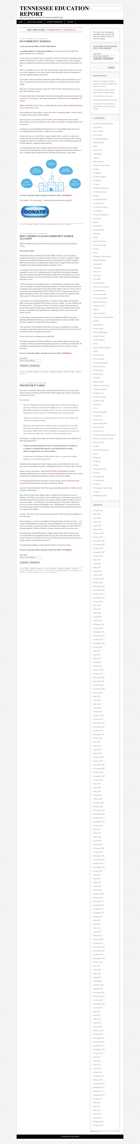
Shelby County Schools (101, 385)
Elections (97, 233)
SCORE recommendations (59, 471)
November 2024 (99, 590)
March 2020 (98, 799)
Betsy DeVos (98, 150)
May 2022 (97, 704)
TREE (22, 243)
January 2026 (98, 537)
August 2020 (98, 780)
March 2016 (98, 981)
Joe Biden (97, 279)
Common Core (99, 203)
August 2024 (98, 601)
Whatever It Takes (32, 385)
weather (96, 492)
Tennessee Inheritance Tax (35, 572)
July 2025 (97, 560)
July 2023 (97, 651)
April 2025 (97, 571)
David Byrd (98, 226)
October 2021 (98, 730)
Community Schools (32, 224)
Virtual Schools (99, 480)
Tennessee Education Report (54, 11)
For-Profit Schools (100, 241)
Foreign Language (100, 245)
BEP (27, 568)
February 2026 (99, 533)
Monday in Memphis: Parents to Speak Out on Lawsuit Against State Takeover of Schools (105, 83)
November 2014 (99, 1042)
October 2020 (98, 772)
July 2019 (97, 829)
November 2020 (99, 768)
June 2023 (97, 655)
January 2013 (98, 1125)
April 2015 (97, 1023)
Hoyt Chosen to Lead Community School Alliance (47, 237)
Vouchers (97, 484)
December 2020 (99, 765)
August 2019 (98, 825)
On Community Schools (35, 41)
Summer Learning (100, 397)
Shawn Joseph (99, 382)
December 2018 (99, 856)
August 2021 (98, 738)
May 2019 (97, 837)
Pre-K (96, 344)
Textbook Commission (101, 450)
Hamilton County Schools (102, 256)
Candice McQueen (100, 177)
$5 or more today (36, 200)
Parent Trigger (98, 328)
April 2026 (97, 525)
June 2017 (97, 924)
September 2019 (99, 822)
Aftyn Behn (98, 127)
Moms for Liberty (100, 313)
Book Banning (99, 161)
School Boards (99, 355)
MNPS (96, 309)
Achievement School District (103, 123)
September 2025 (99, 552)
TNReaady (97, 457)
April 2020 (97, 795)
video (49, 70)
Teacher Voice (99, 431)
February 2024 (99, 624)
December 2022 (99, 677)
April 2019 (97, 841)
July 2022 (97, 696)
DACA (96, 222)
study (38, 51)
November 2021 (99, 727)
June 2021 (97, 742)
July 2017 (97, 920)
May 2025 (97, 567)
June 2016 (97, 970)
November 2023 (99, 636)
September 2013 (99, 1095)
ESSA (96, 237)
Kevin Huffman (99, 283)
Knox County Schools (101, 287)
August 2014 (98, 1053)
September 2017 (99, 913)
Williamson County (100, 495)
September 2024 (99, 598)
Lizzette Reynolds (100, 294)
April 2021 (97, 749)
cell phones (97, 180)
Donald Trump (99, 230)
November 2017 (99, 905)
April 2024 (97, 617)
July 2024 (97, 605)
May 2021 (97, 746)
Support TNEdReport (55, 22)
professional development (102, 347)
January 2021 (98, 761)
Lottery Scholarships (101, 298)
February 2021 (99, 757)
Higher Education (100, 260)
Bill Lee (96, 158)
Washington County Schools (103, 488)
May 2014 (97, 1064)
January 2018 (98, 897)
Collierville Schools (100, 199)
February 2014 (99, 1076)
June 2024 (97, 609)
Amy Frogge (98, 135)
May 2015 (97, 1019)
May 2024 (97, 613)
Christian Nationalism (101, 188)
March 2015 (98, 1027)
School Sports (98, 374)
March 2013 (98, 1118)
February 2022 (99, 715)
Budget (96, 169)
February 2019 (99, 848)
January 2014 (98, 1080)
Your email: (23, 358)
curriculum (97, 218)
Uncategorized (99, 476)
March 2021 (98, 753)
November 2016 (99, 951)
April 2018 (97, 886)
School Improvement (101, 363)
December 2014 (99, 1038)
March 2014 (98, 1072)
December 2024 (99, 586)
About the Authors (34, 22)
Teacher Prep (98, 419)
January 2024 (98, 628)
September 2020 (99, 776)
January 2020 (98, 806)
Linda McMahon (99, 290)
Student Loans (99, 393)
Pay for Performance (100, 332)
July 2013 (97, 1102)
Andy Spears (43, 38)
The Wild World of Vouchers (103, 96)
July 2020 (97, 784)
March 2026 (98, 529)
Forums (96, 249)
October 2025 (98, 548)
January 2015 (98, 1034)
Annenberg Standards (101, 139)
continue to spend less (57, 122)
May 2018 (97, 882)
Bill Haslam (98, 154)
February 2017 (99, 939)
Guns (96, 252)
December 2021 (99, 723)
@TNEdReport (67, 195)
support (25, 200)
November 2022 (99, 681)
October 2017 (98, 909)
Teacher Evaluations (100, 412)
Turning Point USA (100, 469)
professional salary (73, 481)
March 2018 (98, 890)
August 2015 (98, 1008)
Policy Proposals (99, 340)
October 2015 (98, 1000)
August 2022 (98, 692)
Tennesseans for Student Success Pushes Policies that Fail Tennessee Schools (104, 106)
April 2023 (97, 662)
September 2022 (99, 689)
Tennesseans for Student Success (104, 435)
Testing (96, 446)
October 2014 (98, 1045)
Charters (97, 184)
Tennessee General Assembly (103, 438)
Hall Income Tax (40, 570)
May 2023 (97, 658)
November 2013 (99, 1087)
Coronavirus (98, 211)
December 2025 (99, 541)
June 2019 (97, 833)
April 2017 (97, 932)
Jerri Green (97, 275)
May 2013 (97, 1110)
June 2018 (97, 878)
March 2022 (98, 711)
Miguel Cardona (99, 306)
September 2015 (99, 1004)
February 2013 (99, 1121)
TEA (95, 408)
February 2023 (99, 670)
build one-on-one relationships (69, 98)
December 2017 (99, 901)
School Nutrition (99, 366)
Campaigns (97, 173)
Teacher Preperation (100, 423)
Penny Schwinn (99, 336)
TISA (96, 454)
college (96, 196)
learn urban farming (67, 79)
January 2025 (98, 582)
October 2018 (98, 863)
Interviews (97, 271)
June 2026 (97, 518)
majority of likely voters (48, 148)
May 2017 (97, 928)
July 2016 (97, 966)
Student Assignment (100, 389)
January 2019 (98, 852)
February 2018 (99, 894)
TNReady (97, 461)
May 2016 (97, 973)
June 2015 (97, 1015)
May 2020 (97, 791)
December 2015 (99, 992)
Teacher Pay (98, 416)
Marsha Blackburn (100, 302)
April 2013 (97, 1114)
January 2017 (98, 943)
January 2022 (98, 719)
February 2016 (99, 985)
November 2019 (99, 814)
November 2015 (99, 996)
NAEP (96, 321)
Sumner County (99, 400)
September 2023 (99, 643)
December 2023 (99, 632)
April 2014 (97, 1068)
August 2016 (98, 962)
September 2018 (99, 867)
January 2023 (98, 673)
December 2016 (99, 947)
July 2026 (97, 514)
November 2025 (99, 544)
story (24, 390)
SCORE (97, 378)
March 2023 (98, 666)
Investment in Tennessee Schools (58, 570)
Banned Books (99, 142)
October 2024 (98, 594)
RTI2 (96, 351)
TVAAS (97, 473)
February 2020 (99, 803)
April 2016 (97, 977)
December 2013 (99, 1083)
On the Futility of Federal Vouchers (105, 100)
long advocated (27, 481)
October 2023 (98, 639)
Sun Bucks (97, 404)
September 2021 (99, 734)
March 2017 (98, 935)
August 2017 (98, 916)
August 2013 (98, 1099)
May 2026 (97, 522)
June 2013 (97, 1106)
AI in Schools (98, 131)
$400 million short (33, 523)
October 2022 (98, 685)
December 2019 (99, 810)
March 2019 (98, 844)
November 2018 (99, 859)
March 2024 (98, 620)
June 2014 (97, 1061)
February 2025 (99, 579)
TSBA (96, 465)
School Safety (98, 370)
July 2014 (97, 1057)
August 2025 (98, 556)
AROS (46, 372)
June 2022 (97, 700)
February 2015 (99, 1030)
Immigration (98, 264)
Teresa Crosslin (99, 442)
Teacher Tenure (99, 427)
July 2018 (97, 875)
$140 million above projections (33, 535)
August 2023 (98, 647)
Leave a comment (65, 224)
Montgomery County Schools (103, 317)
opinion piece (98, 325)
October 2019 (98, 818)
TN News (70, 22)
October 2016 (98, 954)
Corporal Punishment (101, 214)
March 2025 (98, 575)
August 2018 (98, 871)
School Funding (99, 359)
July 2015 (97, 1011)
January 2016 (98, 989)
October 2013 (98, 1091)
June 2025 (97, 563)
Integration (97, 268)
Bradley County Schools (102, 165)
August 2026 (98, 510)
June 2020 (97, 787)
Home (21, 22)
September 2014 (99, 1049)
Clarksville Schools (100, 192)
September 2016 (99, 958)
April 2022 (97, 708)
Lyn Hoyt (67, 372)
